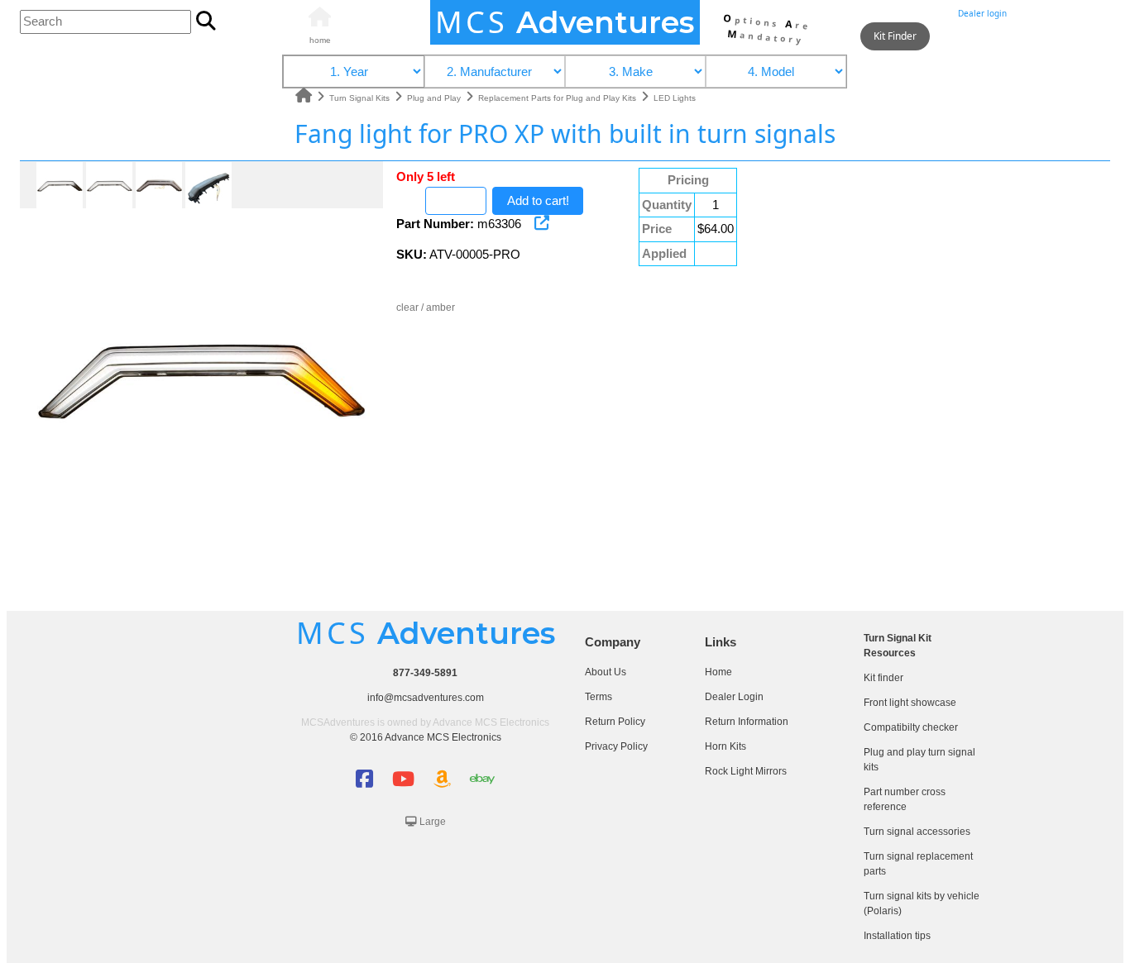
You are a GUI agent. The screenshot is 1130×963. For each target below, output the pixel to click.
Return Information (746, 721)
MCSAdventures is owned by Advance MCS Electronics (425, 722)
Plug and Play (435, 97)
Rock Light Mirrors (746, 771)
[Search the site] (206, 22)
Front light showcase (910, 702)
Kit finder (883, 678)
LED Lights (675, 97)
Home (718, 672)
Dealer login (982, 13)
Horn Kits (725, 746)
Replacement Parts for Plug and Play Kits (558, 97)
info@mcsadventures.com (425, 697)
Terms (598, 697)
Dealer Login (734, 697)
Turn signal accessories (917, 831)
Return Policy (615, 721)
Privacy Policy (616, 746)
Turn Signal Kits (360, 97)
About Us (605, 672)
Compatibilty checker (911, 727)
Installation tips (897, 936)
